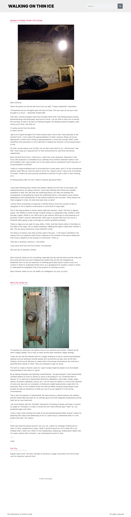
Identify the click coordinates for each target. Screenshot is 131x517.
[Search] (120, 6)
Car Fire (13, 448)
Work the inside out (19, 283)
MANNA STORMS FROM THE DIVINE (26, 20)
